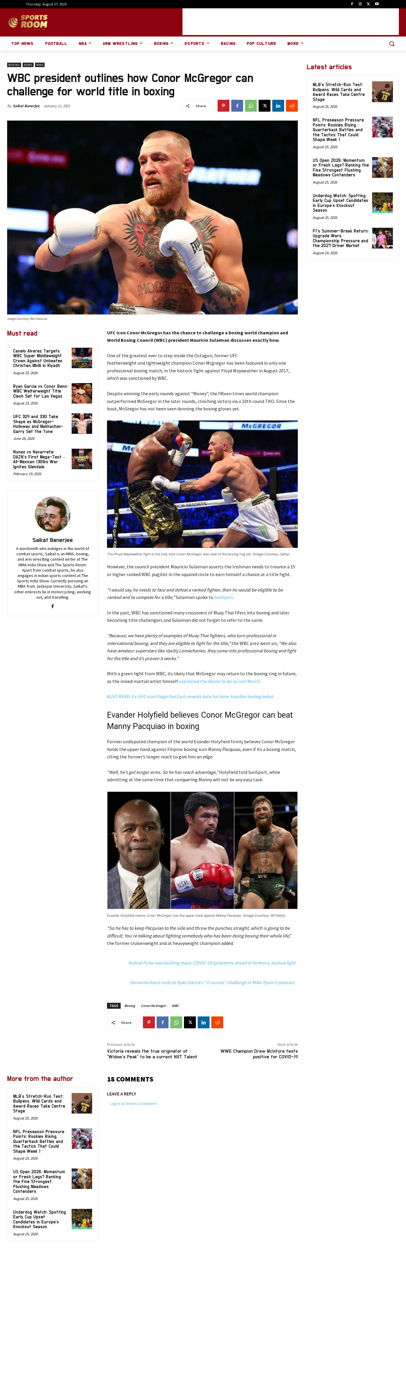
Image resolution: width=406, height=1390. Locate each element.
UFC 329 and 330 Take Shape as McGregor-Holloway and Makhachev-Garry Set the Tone (38, 424)
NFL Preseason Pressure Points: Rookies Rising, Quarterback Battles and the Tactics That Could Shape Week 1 (38, 1142)
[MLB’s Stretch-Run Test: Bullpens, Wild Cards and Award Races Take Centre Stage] (82, 1103)
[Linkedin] (278, 106)
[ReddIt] (292, 106)
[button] (392, 44)
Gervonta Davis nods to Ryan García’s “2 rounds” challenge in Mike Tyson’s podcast (212, 982)
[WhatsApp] (251, 106)
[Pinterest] (223, 106)
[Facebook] (352, 4)
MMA (39, 65)
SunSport (223, 597)
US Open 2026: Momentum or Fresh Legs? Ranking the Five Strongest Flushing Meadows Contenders (39, 1182)
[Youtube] (376, 4)
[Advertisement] (290, 21)
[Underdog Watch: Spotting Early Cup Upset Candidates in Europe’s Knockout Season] (82, 1219)
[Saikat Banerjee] (52, 514)
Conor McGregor (153, 1005)
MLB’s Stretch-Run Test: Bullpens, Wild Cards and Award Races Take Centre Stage (339, 92)
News (28, 65)
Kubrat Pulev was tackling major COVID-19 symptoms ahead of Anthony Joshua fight (211, 963)
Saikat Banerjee (26, 105)
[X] (368, 4)
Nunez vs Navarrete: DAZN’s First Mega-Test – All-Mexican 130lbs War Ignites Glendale (39, 459)
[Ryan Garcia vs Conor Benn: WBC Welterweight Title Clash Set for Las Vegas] (82, 393)
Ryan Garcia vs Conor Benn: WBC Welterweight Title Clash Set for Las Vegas (40, 391)
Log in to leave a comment (133, 1103)
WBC (175, 1005)
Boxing (14, 65)
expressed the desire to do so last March (219, 681)
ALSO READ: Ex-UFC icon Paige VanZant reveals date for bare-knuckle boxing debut (190, 696)
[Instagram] (360, 4)
